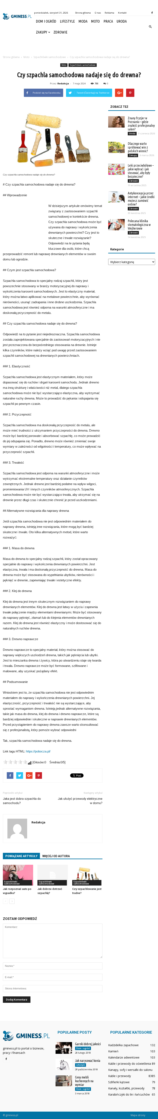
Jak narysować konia (87, 1060)
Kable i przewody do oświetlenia (129, 1064)
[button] (150, 27)
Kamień (113, 1051)
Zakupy (41, 32)
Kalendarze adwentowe (123, 1057)
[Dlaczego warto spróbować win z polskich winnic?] (116, 147)
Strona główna (83, 12)
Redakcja (63, 83)
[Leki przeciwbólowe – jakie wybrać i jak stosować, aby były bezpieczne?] (116, 169)
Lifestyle (67, 21)
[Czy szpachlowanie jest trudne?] (87, 875)
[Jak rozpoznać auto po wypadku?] (18, 875)
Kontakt (122, 12)
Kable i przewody (119, 1076)
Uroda (122, 21)
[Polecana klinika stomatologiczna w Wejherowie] (116, 224)
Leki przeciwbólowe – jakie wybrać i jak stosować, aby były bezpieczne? (141, 171)
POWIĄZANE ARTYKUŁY (21, 856)
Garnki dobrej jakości (88, 1044)
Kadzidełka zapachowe (123, 1045)
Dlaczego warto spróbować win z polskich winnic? (138, 147)
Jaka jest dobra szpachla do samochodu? (22, 801)
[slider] (15, 761)
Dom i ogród (46, 21)
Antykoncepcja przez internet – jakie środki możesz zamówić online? (141, 198)
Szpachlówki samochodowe (82, 65)
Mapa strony (138, 1115)
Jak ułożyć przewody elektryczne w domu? (80, 801)
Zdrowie (60, 32)
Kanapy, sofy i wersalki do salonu (130, 1070)
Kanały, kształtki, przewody (126, 1088)
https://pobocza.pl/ (38, 751)
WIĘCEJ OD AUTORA (56, 856)
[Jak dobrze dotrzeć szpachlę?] (52, 875)
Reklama (109, 12)
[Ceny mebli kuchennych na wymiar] (64, 1080)
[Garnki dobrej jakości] (64, 1048)
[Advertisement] (79, 47)
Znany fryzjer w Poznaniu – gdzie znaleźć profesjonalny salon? (141, 123)
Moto (95, 21)
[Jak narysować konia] (64, 1064)
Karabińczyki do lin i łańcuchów (129, 1094)
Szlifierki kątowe (119, 1082)
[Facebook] (152, 13)
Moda (83, 21)
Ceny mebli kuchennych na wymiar (84, 1080)
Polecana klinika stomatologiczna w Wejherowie (139, 224)
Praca (108, 21)
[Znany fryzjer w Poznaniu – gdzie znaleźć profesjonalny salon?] (116, 122)
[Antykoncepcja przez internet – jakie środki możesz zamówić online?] (116, 197)
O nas (98, 12)
